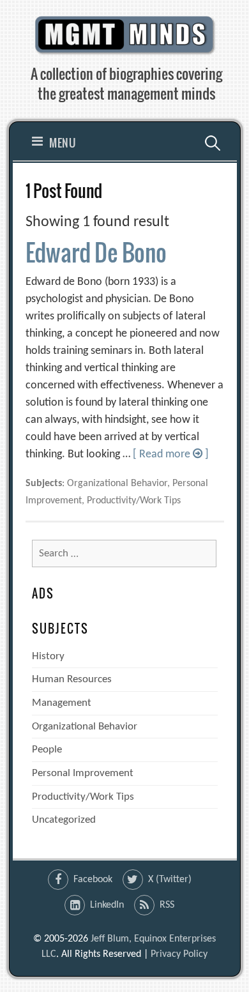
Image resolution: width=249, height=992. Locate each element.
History (48, 656)
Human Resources (72, 679)
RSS (167, 905)
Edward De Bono (96, 252)
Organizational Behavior (84, 726)
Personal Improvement (82, 773)
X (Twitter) (170, 879)
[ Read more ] (171, 454)
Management (61, 703)
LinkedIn (107, 905)
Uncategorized (64, 819)
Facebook (92, 879)
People (47, 749)
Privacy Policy (179, 954)
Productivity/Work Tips (83, 796)
